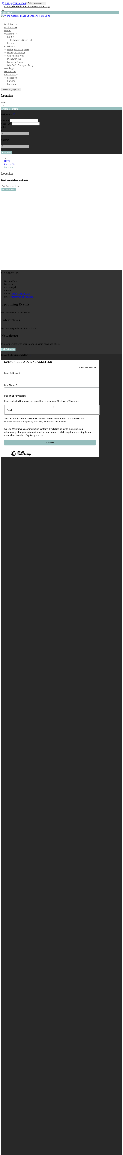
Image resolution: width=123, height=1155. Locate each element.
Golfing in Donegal (16, 52)
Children (5, 139)
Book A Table (10, 27)
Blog (9, 36)
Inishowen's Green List (21, 40)
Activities (8, 46)
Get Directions (8, 189)
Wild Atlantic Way (15, 55)
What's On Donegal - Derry (20, 65)
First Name (10, 385)
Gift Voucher (10, 71)
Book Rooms (10, 24)
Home (7, 160)
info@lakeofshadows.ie (21, 296)
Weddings (9, 68)
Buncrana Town (15, 62)
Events (10, 43)
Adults (4, 127)
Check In (5, 120)
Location (11, 84)
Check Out (6, 123)
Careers (11, 80)
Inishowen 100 (14, 58)
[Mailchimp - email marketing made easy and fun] (20, 455)
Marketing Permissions (15, 395)
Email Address (12, 373)
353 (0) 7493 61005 (15, 3)
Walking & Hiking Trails (18, 49)
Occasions (9, 33)
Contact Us (10, 74)
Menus (7, 30)
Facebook (12, 77)
